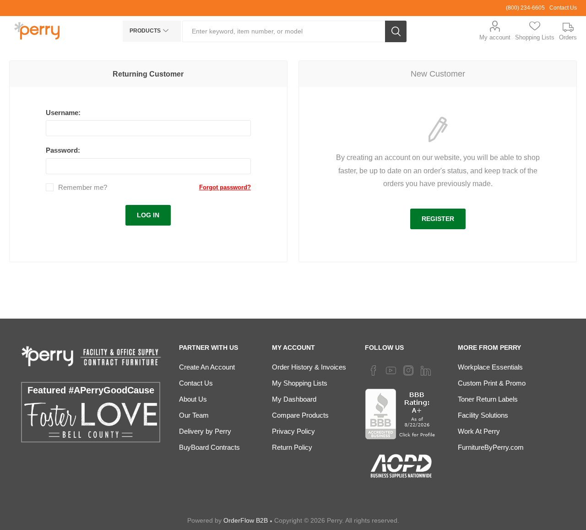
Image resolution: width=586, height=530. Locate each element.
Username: (63, 112)
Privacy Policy (293, 431)
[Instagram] (408, 370)
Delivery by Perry (205, 431)
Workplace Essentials (490, 367)
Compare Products (300, 415)
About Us (193, 399)
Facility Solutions (483, 415)
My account (494, 37)
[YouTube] (391, 370)
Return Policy (292, 447)
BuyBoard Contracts (209, 447)
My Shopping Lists (299, 383)
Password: (63, 150)
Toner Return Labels (488, 399)
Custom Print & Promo (492, 383)
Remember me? (82, 187)
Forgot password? (225, 187)
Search (396, 31)
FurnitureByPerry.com (491, 447)
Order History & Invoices (309, 367)
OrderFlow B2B (245, 520)
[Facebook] (373, 370)
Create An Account (207, 367)
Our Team (194, 415)
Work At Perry (479, 431)
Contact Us (563, 8)
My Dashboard (294, 399)
